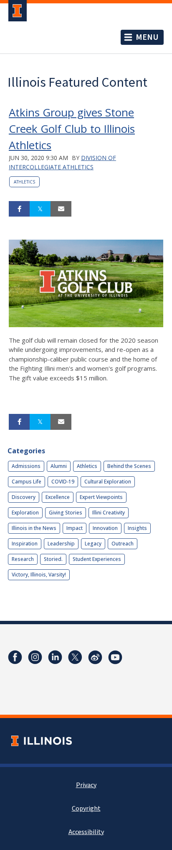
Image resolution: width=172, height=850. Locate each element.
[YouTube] (115, 657)
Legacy (93, 543)
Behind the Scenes (129, 466)
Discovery (23, 497)
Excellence (58, 497)
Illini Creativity (108, 512)
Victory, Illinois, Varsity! (39, 574)
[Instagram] (35, 657)
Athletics (24, 182)
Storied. (53, 559)
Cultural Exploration (107, 481)
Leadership (61, 543)
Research (23, 559)
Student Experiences (97, 559)
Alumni (59, 466)
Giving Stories (65, 512)
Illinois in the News (34, 528)
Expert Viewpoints (101, 497)
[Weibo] (95, 657)
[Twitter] (75, 657)
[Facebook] (15, 657)
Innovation (105, 528)
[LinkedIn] (55, 657)
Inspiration (25, 543)
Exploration (25, 512)
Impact (74, 528)
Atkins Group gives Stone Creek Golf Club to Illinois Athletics (72, 128)
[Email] (61, 209)
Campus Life (26, 481)
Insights (137, 528)
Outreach (122, 543)
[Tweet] (40, 209)
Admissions (26, 466)
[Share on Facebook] (19, 209)
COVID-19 (62, 481)
